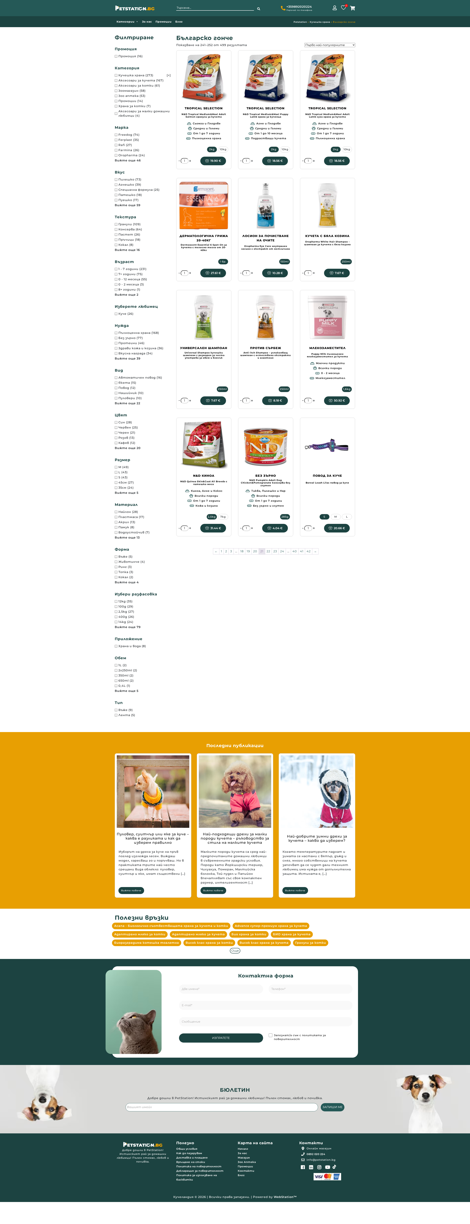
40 (294, 551)
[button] (259, 9)
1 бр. (223, 261)
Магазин (244, 1157)
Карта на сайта (255, 1143)
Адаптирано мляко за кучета (198, 934)
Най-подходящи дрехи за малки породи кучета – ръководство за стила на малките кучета (235, 838)
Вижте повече (131, 890)
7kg (223, 516)
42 (309, 551)
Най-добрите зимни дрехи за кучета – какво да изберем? (317, 838)
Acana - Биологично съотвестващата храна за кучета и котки (171, 926)
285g (285, 516)
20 (255, 551)
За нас (147, 21)
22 (268, 551)
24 (282, 551)
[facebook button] (303, 1167)
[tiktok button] (334, 1167)
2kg (212, 149)
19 (248, 551)
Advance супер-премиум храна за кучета (271, 926)
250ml (346, 261)
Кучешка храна (320, 22)
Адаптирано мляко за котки (139, 934)
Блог (179, 21)
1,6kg (347, 389)
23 (275, 551)
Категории (126, 21)
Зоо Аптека (247, 1162)
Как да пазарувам (189, 1153)
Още (235, 950)
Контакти (246, 1170)
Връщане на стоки (190, 1162)
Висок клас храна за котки (209, 942)
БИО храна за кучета (292, 934)
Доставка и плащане (192, 1157)
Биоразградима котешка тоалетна (146, 942)
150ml (284, 261)
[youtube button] (327, 1167)
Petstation (300, 22)
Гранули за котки (310, 942)
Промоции (164, 21)
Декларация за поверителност (200, 1170)
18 (242, 551)
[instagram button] (319, 1167)
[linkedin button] (311, 1167)
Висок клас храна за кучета (264, 942)
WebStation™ (285, 1197)
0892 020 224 (316, 1154)
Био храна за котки (249, 934)
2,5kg (212, 516)
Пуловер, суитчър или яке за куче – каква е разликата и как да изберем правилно (153, 838)
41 (301, 551)
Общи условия (186, 1148)
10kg (223, 149)
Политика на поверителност (199, 1166)
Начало (243, 1148)
